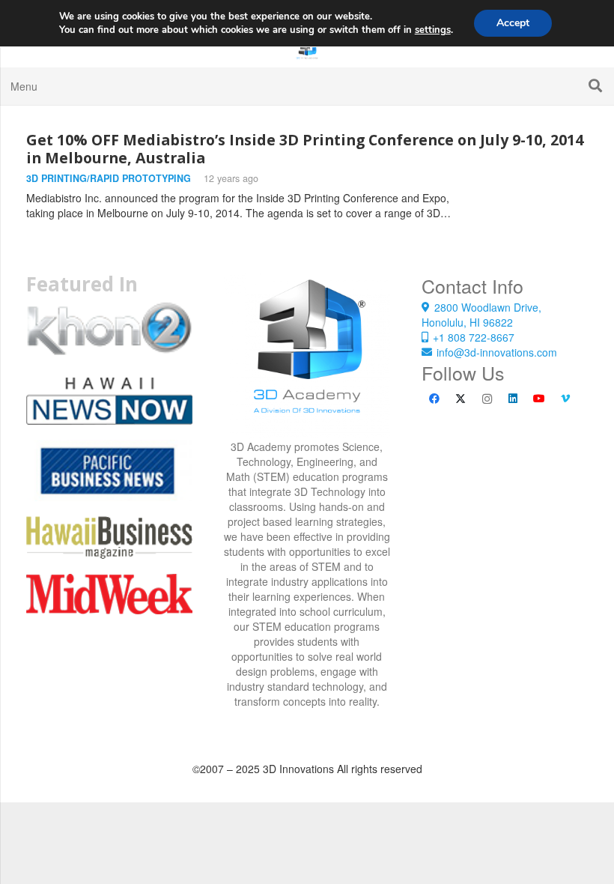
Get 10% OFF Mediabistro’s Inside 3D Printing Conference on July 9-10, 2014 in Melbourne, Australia (304, 149)
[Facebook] (435, 399)
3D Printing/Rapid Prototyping (108, 178)
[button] (595, 85)
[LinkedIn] (513, 399)
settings (433, 30)
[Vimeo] (566, 399)
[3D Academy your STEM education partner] (307, 356)
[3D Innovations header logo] (306, 48)
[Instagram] (487, 399)
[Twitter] (461, 399)
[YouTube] (539, 399)
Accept (512, 23)
